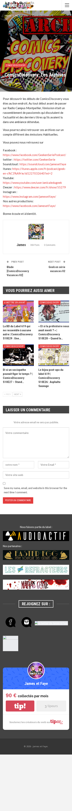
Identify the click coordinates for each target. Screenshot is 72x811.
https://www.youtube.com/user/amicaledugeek (32, 182)
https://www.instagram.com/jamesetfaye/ (29, 196)
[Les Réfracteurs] (36, 570)
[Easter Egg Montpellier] (36, 555)
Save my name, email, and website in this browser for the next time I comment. (35, 490)
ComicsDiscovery (16, 65)
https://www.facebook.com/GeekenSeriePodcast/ (34, 155)
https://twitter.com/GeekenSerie (34, 159)
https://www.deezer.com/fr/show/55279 (40, 187)
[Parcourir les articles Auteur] (36, 231)
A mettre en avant (14, 302)
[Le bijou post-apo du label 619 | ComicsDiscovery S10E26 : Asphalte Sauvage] (53, 355)
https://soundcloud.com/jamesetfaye (43, 164)
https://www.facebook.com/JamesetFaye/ (29, 205)
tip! (20, 706)
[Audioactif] (36, 536)
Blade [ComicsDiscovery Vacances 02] (18, 271)
